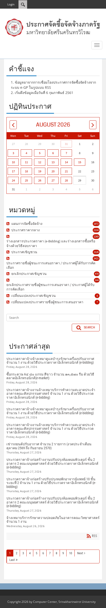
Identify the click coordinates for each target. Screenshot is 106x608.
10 (13, 162)
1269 (96, 236)
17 (13, 171)
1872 (96, 223)
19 (39, 171)
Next (80, 553)
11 (26, 162)
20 (53, 171)
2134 (96, 230)
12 (39, 162)
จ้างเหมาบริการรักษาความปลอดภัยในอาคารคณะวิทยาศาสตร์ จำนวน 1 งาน (53, 519)
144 (97, 280)
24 (13, 180)
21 (66, 171)
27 (53, 180)
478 (97, 273)
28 (66, 180)
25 (26, 180)
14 (66, 162)
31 (66, 144)
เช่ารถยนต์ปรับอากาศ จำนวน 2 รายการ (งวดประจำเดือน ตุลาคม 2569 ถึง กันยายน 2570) (48, 446)
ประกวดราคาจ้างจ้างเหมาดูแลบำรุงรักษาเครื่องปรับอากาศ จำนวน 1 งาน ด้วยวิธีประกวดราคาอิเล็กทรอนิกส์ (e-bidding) (50, 360)
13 (53, 162)
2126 (96, 252)
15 (79, 162)
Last (12, 560)
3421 (96, 258)
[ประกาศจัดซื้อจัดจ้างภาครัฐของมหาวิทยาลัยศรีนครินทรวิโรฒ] (53, 27)
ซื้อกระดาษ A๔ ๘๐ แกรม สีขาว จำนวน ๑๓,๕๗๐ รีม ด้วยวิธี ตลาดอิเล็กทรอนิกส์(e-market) (50, 376)
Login (11, 4)
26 (39, 180)
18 (26, 171)
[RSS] (8, 223)
